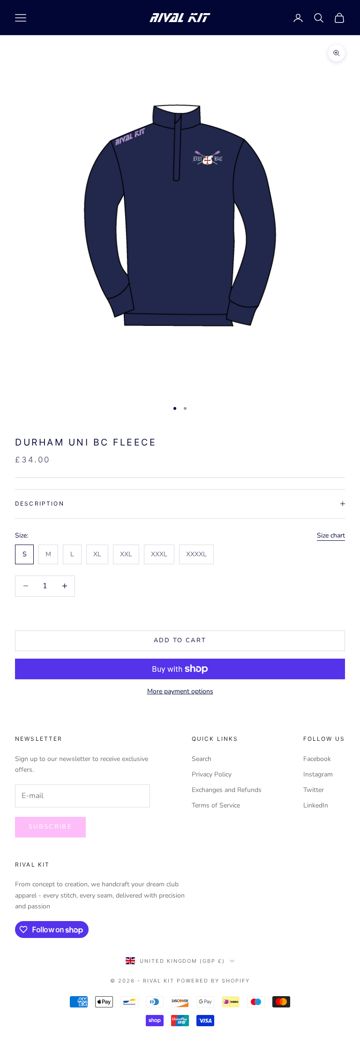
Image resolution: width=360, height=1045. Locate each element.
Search (201, 758)
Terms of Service (216, 805)
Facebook (317, 758)
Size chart (331, 535)
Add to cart (180, 640)
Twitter (313, 789)
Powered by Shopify (213, 980)
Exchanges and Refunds (227, 789)
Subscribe (50, 826)
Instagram (318, 774)
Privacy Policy (212, 774)
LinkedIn (315, 805)
